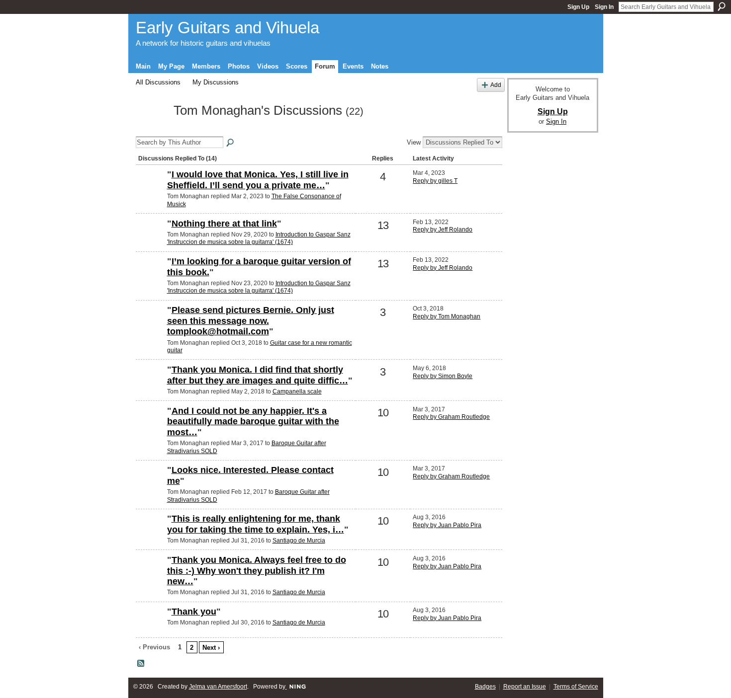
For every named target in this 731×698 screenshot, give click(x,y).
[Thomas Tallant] (150, 240)
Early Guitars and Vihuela (227, 27)
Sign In (604, 6)
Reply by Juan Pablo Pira (447, 525)
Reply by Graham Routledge (451, 416)
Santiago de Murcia (299, 540)
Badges (485, 686)
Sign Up (578, 6)
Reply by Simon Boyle (442, 376)
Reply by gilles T (435, 180)
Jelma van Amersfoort (218, 686)
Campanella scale (297, 391)
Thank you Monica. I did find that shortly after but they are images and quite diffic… (257, 375)
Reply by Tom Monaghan (446, 316)
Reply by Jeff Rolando (442, 229)
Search (722, 6)
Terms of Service (575, 686)
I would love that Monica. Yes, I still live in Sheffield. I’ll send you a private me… (258, 179)
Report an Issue (524, 686)
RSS (141, 663)
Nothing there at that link (224, 224)
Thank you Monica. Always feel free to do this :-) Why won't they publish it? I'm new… (256, 570)
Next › (211, 647)
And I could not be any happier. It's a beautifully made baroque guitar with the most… (253, 421)
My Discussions (215, 82)
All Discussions (158, 82)
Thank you (194, 612)
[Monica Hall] (150, 535)
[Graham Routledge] (150, 427)
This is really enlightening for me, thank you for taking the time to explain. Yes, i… (255, 524)
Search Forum (230, 143)
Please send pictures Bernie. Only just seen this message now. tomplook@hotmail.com (250, 320)
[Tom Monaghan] (152, 129)
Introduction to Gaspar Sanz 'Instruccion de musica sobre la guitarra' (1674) (259, 238)
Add (495, 84)
